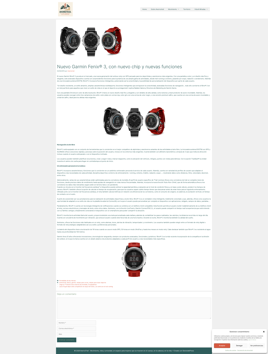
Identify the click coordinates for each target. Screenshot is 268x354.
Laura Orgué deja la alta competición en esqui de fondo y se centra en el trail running (86, 286)
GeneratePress (188, 351)
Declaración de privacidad (245, 350)
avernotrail (62, 282)
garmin (74, 282)
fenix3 (69, 282)
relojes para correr (82, 282)
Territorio (186, 9)
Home (144, 9)
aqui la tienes (252, 340)
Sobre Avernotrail (157, 9)
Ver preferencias (256, 346)
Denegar (239, 346)
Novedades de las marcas (67, 280)
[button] (264, 332)
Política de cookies (230, 350)
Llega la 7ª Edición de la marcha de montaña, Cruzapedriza (78, 284)
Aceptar (222, 346)
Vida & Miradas (200, 9)
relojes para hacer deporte (97, 282)
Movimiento (172, 9)
